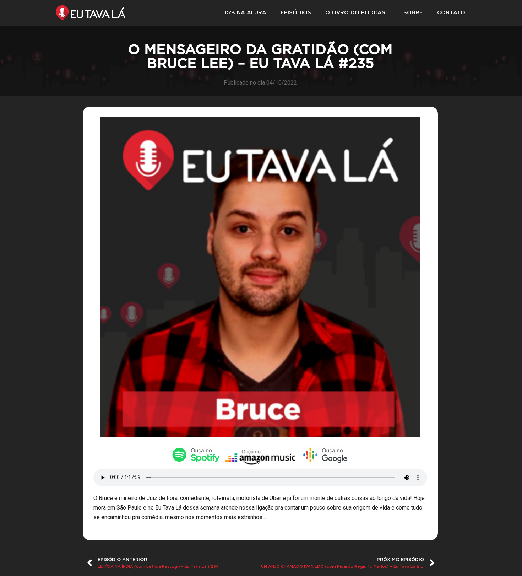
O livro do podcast (357, 12)
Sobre (413, 12)
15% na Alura (245, 12)
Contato (451, 12)
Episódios (296, 12)
